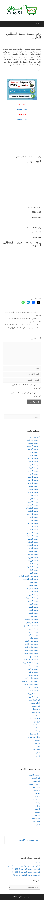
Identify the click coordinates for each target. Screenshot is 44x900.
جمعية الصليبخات (32, 508)
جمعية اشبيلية (33, 443)
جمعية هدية (34, 691)
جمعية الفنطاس (20, 312)
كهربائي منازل (35, 778)
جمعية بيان (34, 616)
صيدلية (37, 797)
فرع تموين (36, 721)
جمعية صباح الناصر (31, 644)
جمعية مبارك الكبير (31, 678)
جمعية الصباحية (32, 505)
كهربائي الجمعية (34, 700)
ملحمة (37, 743)
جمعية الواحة (33, 585)
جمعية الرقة (34, 474)
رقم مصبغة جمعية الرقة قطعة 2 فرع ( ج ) (23, 328)
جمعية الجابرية (33, 452)
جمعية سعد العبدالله (31, 684)
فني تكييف (36, 706)
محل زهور (36, 806)
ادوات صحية (35, 703)
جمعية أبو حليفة (32, 440)
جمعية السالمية (32, 567)
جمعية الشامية (33, 492)
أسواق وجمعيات (34, 437)
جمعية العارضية (32, 514)
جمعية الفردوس (32, 533)
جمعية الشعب (33, 496)
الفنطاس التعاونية (32, 318)
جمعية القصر (33, 551)
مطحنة (37, 740)
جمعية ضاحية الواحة (31, 653)
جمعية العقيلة (33, 527)
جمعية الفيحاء (33, 542)
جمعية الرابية (33, 468)
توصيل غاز (36, 709)
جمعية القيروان (32, 595)
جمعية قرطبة (33, 672)
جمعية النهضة (33, 582)
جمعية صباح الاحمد (31, 657)
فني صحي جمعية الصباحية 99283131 (26, 872)
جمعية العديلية (33, 523)
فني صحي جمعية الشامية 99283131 (26, 875)
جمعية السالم (33, 564)
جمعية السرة (33, 486)
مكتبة (38, 728)
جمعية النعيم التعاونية (30, 579)
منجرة (38, 752)
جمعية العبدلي (33, 517)
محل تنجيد (36, 749)
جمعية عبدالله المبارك (30, 663)
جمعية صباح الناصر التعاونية (28, 576)
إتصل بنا (37, 756)
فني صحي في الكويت (28, 840)
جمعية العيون (33, 697)
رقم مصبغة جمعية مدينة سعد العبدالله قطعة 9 (22, 325)
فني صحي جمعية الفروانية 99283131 (26, 869)
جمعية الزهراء (33, 483)
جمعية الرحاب (33, 471)
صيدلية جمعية (35, 718)
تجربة (38, 863)
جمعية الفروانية (32, 536)
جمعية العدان (33, 520)
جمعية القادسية (32, 545)
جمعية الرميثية (33, 477)
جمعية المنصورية (32, 598)
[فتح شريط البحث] (3, 24)
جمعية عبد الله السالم (30, 660)
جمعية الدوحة (33, 465)
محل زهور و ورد (34, 737)
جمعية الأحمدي (32, 446)
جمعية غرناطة (33, 669)
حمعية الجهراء (33, 694)
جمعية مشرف (33, 687)
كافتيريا (35, 715)
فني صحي (36, 781)
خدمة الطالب (35, 725)
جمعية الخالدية (33, 455)
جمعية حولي (33, 632)
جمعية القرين (33, 548)
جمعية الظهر (33, 573)
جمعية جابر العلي (32, 622)
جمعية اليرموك (33, 613)
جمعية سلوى (33, 638)
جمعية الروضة (33, 480)
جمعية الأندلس (33, 449)
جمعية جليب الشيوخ (31, 626)
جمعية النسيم (33, 607)
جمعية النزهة (33, 604)
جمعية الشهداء (33, 499)
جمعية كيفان (33, 675)
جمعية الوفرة (33, 610)
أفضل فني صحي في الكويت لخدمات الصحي (24, 866)
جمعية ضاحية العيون (31, 650)
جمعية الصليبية (33, 511)
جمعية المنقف (33, 601)
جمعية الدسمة (33, 458)
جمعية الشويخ (33, 502)
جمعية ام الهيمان (32, 588)
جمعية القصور (33, 591)
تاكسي (37, 746)
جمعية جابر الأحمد (31, 619)
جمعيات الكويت (33, 312)
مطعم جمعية (35, 712)
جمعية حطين (33, 629)
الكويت (22, 318)
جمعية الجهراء (33, 558)
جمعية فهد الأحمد (32, 666)
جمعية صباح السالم (31, 641)
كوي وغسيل (9, 312)
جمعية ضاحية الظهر (31, 647)
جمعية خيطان (33, 635)
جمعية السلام (33, 489)
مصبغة (38, 315)
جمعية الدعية (33, 462)
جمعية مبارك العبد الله (30, 681)
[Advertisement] (22, 142)
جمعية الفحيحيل (32, 530)
